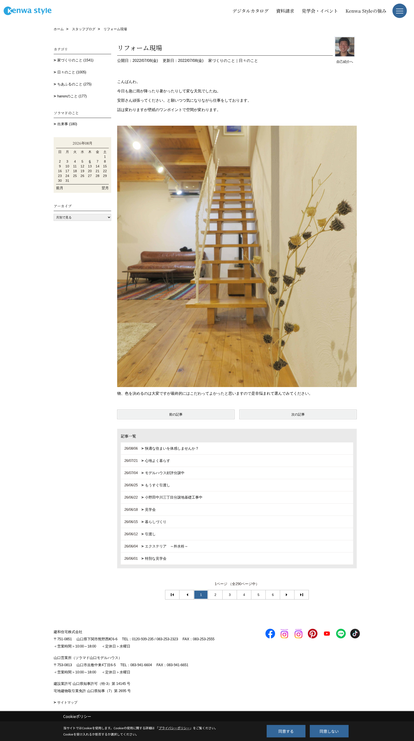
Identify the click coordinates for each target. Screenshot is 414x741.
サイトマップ (67, 702)
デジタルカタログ (250, 10)
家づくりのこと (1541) (75, 60)
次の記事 (298, 414)
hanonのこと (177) (72, 96)
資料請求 (285, 10)
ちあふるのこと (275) (74, 84)
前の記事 (176, 414)
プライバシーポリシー (174, 728)
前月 (59, 188)
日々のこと (248, 61)
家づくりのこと (221, 61)
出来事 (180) (67, 124)
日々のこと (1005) (71, 72)
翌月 (105, 188)
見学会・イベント (320, 10)
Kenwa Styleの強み (365, 10)
